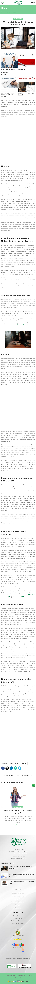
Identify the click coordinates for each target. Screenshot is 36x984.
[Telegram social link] (19, 768)
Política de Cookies (18, 923)
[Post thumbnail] (4, 868)
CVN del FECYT (23, 69)
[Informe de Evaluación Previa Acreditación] (9, 84)
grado (5, 763)
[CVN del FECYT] (26, 60)
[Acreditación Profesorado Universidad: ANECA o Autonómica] (9, 60)
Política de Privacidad (18, 921)
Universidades (11, 12)
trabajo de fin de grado (20, 595)
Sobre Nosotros (18, 916)
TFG (29, 595)
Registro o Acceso (18, 893)
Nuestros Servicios (18, 896)
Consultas (18, 905)
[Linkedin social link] (11, 768)
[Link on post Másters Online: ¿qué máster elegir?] (18, 796)
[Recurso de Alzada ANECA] (26, 84)
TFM (10, 597)
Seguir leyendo (18, 825)
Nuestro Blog (18, 899)
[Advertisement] (18, 144)
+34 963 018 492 (23, 854)
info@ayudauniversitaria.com (19, 858)
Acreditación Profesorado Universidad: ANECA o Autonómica (9, 71)
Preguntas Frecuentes (18, 902)
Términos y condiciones (18, 926)
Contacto (18, 908)
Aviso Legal (18, 918)
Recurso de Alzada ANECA (26, 93)
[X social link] (7, 768)
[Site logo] (18, 2)
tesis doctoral (17, 597)
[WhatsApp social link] (15, 768)
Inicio (3, 12)
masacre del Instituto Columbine (19, 325)
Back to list (18, 775)
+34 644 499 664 (21, 856)
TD (23, 597)
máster (24, 763)
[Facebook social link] (3, 768)
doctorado (14, 763)
